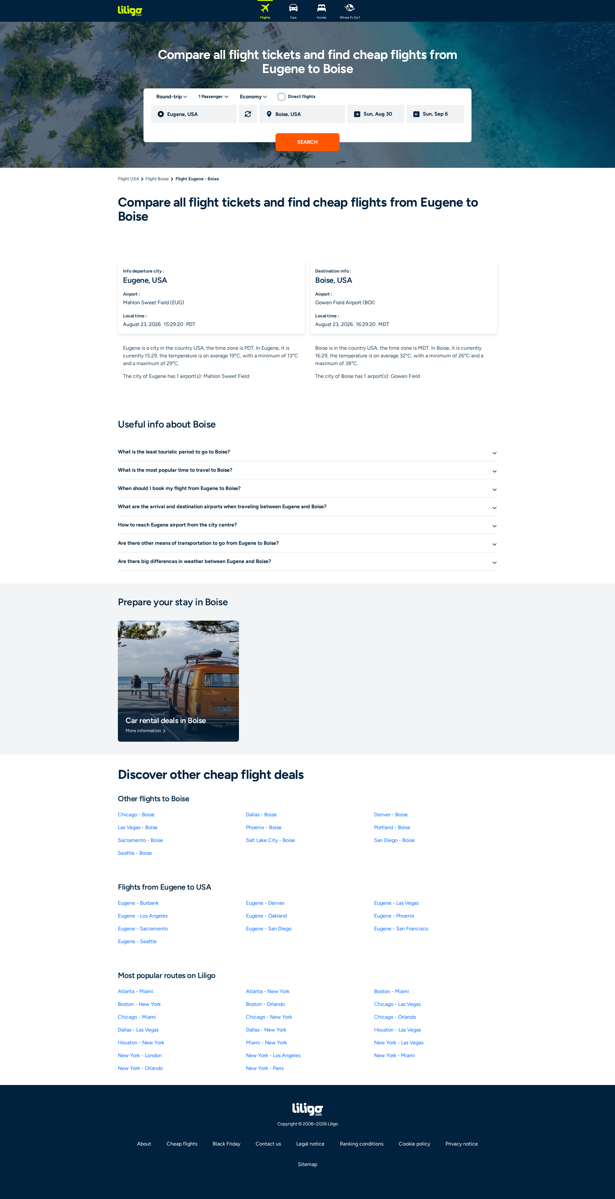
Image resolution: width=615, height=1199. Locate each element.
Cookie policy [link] (414, 1144)
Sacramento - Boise (140, 840)
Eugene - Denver (265, 903)
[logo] (130, 11)
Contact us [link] (268, 1144)
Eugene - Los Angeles (143, 916)
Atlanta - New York (268, 991)
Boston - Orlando (265, 1004)
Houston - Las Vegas (397, 1030)
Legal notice (310, 1144)
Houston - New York (141, 1043)
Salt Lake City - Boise (270, 840)
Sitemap (307, 1164)
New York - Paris (264, 1068)
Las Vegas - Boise (138, 827)
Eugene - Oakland (266, 916)
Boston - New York (139, 1004)
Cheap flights (182, 1144)
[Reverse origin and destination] (248, 114)
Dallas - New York (266, 1030)
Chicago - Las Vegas (397, 1004)
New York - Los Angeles (273, 1055)
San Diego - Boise (394, 840)
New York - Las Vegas (398, 1043)
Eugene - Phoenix (394, 916)
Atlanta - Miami (135, 991)
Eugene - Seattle (137, 941)
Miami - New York (266, 1043)
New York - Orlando (140, 1068)
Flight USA (128, 179)
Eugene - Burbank (138, 903)
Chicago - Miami (137, 1017)
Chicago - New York (269, 1017)
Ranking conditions (361, 1144)
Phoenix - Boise (264, 827)
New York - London (140, 1055)
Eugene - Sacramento (143, 929)
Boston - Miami (391, 991)
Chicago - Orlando (395, 1017)
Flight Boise (157, 179)
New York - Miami (394, 1055)
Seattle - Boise (135, 853)
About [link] (144, 1144)
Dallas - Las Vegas (138, 1030)
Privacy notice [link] (462, 1144)
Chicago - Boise (136, 815)
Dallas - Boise (261, 815)
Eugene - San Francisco (401, 929)
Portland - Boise (392, 827)
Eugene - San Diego (268, 929)
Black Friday (226, 1144)
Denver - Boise (391, 815)
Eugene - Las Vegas (396, 903)
